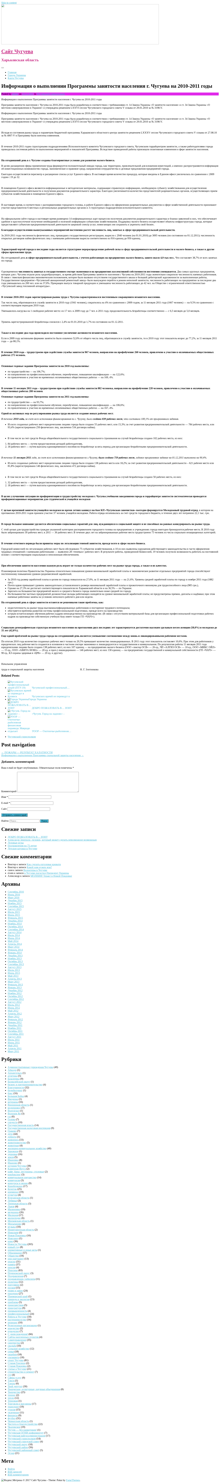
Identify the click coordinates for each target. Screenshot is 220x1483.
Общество (13, 1255)
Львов (11, 1206)
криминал (13, 1192)
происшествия (16, 1305)
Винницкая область (18, 1105)
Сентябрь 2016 (16, 891)
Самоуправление (17, 1340)
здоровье (12, 1154)
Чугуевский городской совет (23, 1441)
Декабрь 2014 (15, 920)
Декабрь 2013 (15, 955)
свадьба (12, 1345)
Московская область (19, 1221)
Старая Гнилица (16, 1363)
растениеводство (17, 1319)
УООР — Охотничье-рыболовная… (51, 731)
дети (10, 1134)
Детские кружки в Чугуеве (22, 848)
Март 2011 (13, 1051)
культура (12, 1194)
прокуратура (15, 1308)
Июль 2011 (14, 1039)
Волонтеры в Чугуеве (35, 870)
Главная (12, 72)
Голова (11, 1119)
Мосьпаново (14, 1223)
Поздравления (15, 1276)
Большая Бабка (16, 1096)
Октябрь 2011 (15, 1031)
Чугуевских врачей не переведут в (51, 696)
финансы (13, 1415)
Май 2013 (13, 976)
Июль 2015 (14, 912)
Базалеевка (14, 1078)
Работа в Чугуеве (17, 1316)
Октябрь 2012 (15, 996)
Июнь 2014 (14, 938)
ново (10, 1241)
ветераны (13, 1102)
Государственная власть (21, 1125)
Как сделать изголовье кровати (44, 864)
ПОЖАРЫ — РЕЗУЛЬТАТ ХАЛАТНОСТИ (27, 752)
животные (13, 1145)
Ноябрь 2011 (14, 1028)
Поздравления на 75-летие (22, 845)
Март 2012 (13, 1016)
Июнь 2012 (14, 1007)
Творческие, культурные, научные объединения (34, 1389)
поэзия (11, 1287)
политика (13, 1282)
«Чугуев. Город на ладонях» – (48, 713)
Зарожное (13, 1151)
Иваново (12, 1163)
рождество (13, 1328)
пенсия (11, 1267)
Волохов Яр (14, 1113)
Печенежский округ (19, 1273)
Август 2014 (14, 932)
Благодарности (16, 1087)
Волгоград (13, 1110)
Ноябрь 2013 (15, 958)
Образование (15, 1252)
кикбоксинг (14, 1174)
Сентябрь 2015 (16, 906)
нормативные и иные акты (22, 1250)
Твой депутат (15, 1386)
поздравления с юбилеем (21, 1279)
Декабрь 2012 (15, 990)
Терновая (13, 1400)
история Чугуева (17, 1165)
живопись (13, 1139)
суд (9, 1374)
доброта (12, 1136)
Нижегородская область (21, 1229)
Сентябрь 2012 (16, 999)
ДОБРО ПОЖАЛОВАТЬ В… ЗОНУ (52, 708)
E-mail (5, 803)
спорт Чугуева (16, 1360)
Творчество (14, 1392)
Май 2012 (13, 1010)
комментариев (18, 1474)
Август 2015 (14, 909)
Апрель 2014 (15, 944)
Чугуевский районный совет (23, 1450)
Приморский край (18, 1296)
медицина (13, 1212)
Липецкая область (18, 1203)
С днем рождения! (18, 1334)
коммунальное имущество (22, 1177)
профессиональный (18, 1313)
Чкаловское (14, 1427)
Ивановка (13, 1160)
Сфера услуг (14, 1377)
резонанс (13, 1322)
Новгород (13, 1238)
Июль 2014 (14, 935)
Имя (4, 797)
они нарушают (16, 1258)
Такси (11, 1380)
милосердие (14, 1218)
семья (11, 1351)
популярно (13, 1284)
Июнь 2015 (14, 915)
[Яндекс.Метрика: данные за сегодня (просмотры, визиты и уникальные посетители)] (11, 1480)
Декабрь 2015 (15, 900)
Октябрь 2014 (15, 926)
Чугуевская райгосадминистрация (26, 1435)
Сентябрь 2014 (16, 929)
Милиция (13, 1215)
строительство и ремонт (21, 1371)
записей (15, 1471)
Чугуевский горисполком (51, 94)
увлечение (13, 1412)
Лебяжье (12, 1200)
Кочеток (12, 1189)
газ (9, 1116)
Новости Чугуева (17, 1244)
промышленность (17, 1311)
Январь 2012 (15, 1022)
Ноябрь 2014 (15, 923)
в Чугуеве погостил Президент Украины (46, 873)
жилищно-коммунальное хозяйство (27, 1148)
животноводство (17, 1142)
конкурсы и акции (18, 1183)
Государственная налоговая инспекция (29, 1128)
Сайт (4, 809)
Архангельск (15, 1073)
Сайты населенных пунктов (23, 1337)
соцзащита (13, 1357)
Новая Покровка (17, 1235)
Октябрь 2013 (15, 961)
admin (15, 94)
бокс (10, 1093)
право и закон (15, 1290)
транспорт (13, 1406)
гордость (12, 1122)
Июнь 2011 (14, 1042)
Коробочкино (15, 1186)
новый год (13, 1247)
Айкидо (12, 1070)
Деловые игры (16, 842)
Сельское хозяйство (18, 1348)
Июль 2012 (14, 1005)
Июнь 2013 (14, 973)
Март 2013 (13, 981)
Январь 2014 (15, 952)
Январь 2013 (15, 987)
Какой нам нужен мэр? (39, 867)
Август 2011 (14, 1036)
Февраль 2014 (15, 949)
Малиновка (14, 1209)
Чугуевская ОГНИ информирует (26, 1432)
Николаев (13, 1232)
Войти (11, 1469)
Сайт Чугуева (17, 51)
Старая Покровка (17, 1366)
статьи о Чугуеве (17, 1369)
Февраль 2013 (15, 984)
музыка (12, 1226)
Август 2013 (14, 967)
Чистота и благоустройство (23, 1424)
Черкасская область (18, 1421)
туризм (11, 1409)
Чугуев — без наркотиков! (22, 1430)
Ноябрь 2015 (15, 903)
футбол (12, 1418)
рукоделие (13, 1331)
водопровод (14, 1107)
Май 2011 (13, 1045)
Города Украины (17, 75)
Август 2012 (14, 1002)
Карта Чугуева (16, 78)
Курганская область (18, 1197)
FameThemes (73, 1480)
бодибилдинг (15, 1090)
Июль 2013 (14, 970)
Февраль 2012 (15, 1019)
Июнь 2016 (14, 894)
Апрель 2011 (15, 1048)
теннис (11, 1395)
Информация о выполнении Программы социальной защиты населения (42, 755)
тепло (11, 1398)
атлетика (12, 1075)
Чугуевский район (18, 1447)
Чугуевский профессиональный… (51, 687)
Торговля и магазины (19, 1403)
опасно (11, 1261)
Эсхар (11, 1453)
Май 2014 (13, 941)
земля (11, 1157)
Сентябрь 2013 (16, 964)
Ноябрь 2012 (15, 993)
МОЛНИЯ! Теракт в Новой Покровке (51, 876)
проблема (13, 1302)
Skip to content (9, 2)
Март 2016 (13, 897)
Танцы (11, 1383)
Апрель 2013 (15, 978)
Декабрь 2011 (15, 1025)
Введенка (13, 1099)
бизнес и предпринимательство (25, 1084)
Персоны (13, 1270)
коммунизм (14, 1180)
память (11, 1264)
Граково (12, 1131)
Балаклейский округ (19, 1081)
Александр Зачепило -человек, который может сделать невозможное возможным (52, 839)
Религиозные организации (22, 1325)
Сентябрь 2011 (16, 1034)
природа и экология (18, 1299)
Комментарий (8, 791)
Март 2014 (13, 947)
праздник (13, 1293)
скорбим (12, 1354)
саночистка (14, 1342)
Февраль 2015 (15, 917)
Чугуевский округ (18, 1444)
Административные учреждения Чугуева (30, 1067)
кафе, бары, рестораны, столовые (26, 1171)
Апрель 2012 (15, 1013)
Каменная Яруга (17, 1168)
